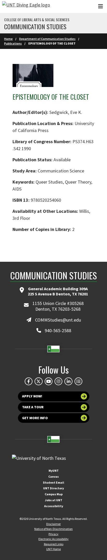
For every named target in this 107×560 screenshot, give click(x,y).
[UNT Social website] (78, 381)
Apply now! (32, 396)
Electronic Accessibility (53, 539)
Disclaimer (53, 524)
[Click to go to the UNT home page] (26, 6)
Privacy (53, 534)
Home (8, 39)
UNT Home (53, 549)
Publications (13, 43)
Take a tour (33, 407)
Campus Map (54, 494)
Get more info (35, 418)
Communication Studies (35, 26)
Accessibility (53, 506)
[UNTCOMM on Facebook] (28, 381)
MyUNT (54, 470)
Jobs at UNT (53, 500)
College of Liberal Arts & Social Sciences (36, 19)
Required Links (53, 544)
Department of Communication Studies (47, 39)
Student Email (53, 482)
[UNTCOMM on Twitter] (38, 381)
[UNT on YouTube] (48, 381)
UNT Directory (53, 488)
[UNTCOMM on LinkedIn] (68, 381)
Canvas (53, 476)
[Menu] (100, 6)
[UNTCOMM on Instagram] (58, 381)
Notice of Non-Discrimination (53, 529)
